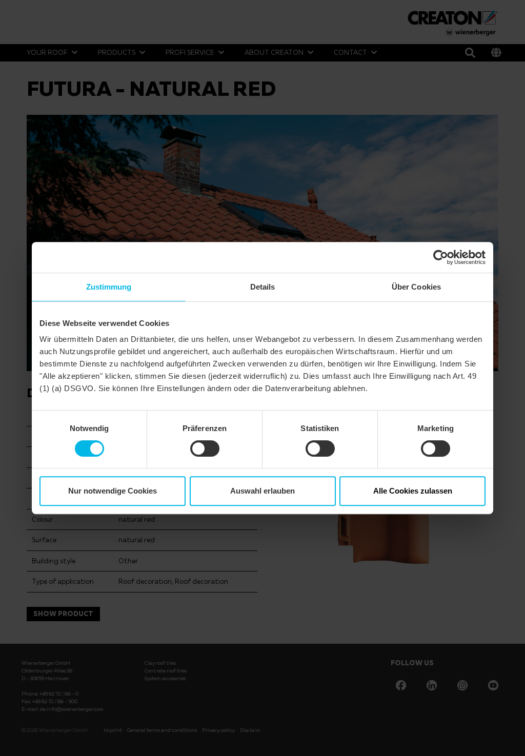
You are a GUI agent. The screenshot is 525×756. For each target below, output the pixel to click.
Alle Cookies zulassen (412, 490)
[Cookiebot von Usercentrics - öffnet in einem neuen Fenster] (441, 257)
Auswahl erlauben (262, 490)
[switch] (204, 448)
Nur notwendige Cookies (112, 490)
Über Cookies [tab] (416, 286)
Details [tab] (262, 286)
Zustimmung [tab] (109, 286)
